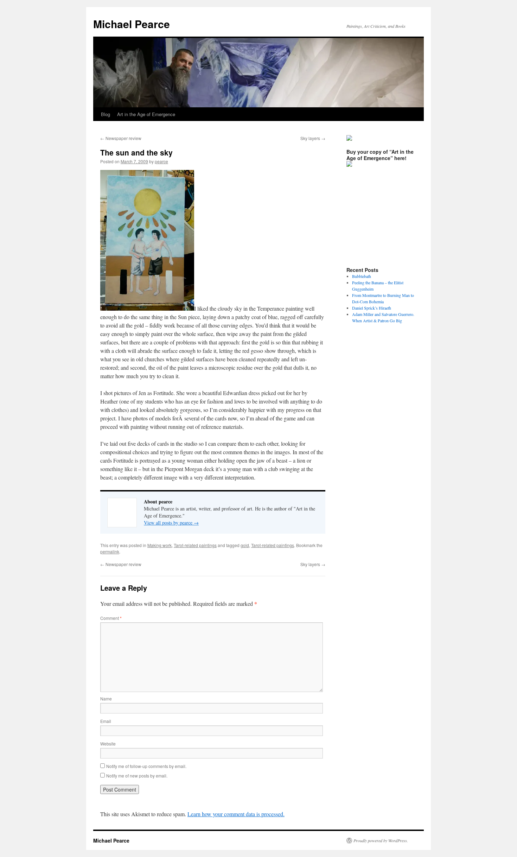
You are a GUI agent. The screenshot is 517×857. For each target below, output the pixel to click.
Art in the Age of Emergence (146, 114)
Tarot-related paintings (195, 545)
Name (106, 699)
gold (245, 545)
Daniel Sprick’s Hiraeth (371, 308)
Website (108, 744)
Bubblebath (361, 276)
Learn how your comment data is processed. (236, 814)
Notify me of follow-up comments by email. (146, 766)
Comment (111, 618)
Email (105, 721)
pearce (161, 161)
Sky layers (312, 138)
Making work (159, 545)
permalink (109, 551)
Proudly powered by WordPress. (380, 840)
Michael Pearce (131, 23)
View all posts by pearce (171, 522)
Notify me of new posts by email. (136, 776)
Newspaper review (120, 138)
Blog (105, 114)
